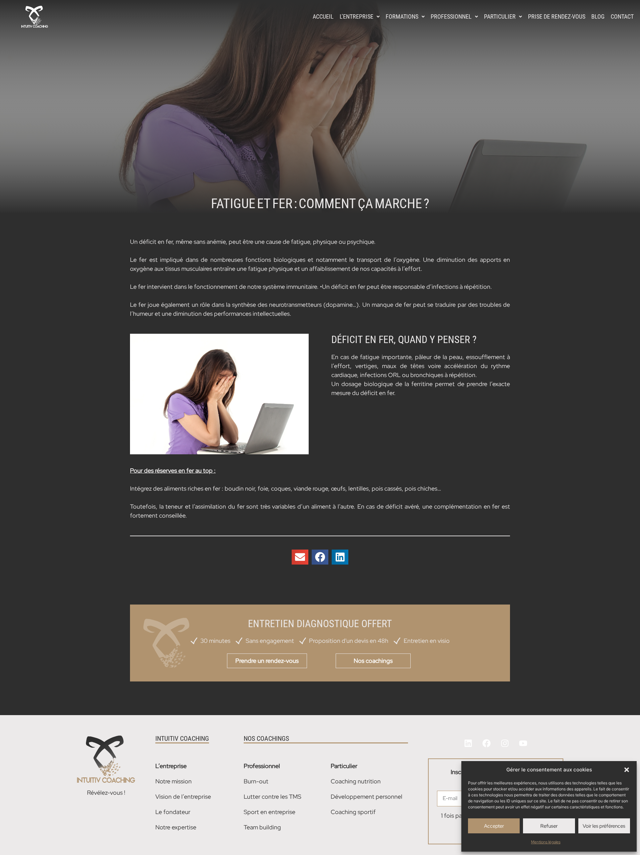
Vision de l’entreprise (183, 796)
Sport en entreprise (269, 812)
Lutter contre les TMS (272, 796)
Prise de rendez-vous (556, 16)
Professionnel (451, 16)
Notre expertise (175, 827)
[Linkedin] (468, 743)
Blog (598, 16)
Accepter (494, 826)
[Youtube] (523, 743)
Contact (622, 16)
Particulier (500, 16)
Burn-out (256, 781)
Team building (262, 827)
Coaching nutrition (356, 781)
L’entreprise (356, 16)
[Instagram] (504, 743)
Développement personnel (366, 796)
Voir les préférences (604, 826)
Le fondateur (172, 812)
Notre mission (173, 781)
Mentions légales (545, 842)
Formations (402, 16)
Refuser (549, 826)
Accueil (323, 16)
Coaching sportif (353, 812)
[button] (626, 769)
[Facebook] (486, 743)
